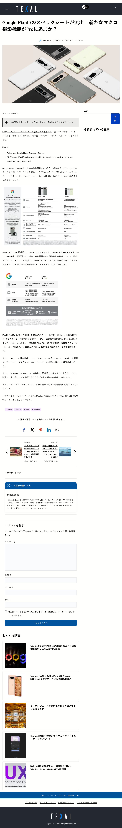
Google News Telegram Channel (30, 152)
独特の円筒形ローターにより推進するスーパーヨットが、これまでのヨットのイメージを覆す (50, 451)
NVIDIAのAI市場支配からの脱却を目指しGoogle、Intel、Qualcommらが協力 (50, 767)
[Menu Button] (7, 9)
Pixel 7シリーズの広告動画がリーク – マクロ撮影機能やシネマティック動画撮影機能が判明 (31, 451)
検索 (86, 111)
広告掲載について (66, 802)
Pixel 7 (26, 409)
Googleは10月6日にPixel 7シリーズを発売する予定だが (27, 131)
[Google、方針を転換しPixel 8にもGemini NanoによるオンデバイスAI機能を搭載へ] (15, 675)
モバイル (79, 40)
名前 (8, 574)
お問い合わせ (31, 802)
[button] (24, 430)
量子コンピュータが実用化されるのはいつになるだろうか (53, 707)
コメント (10, 541)
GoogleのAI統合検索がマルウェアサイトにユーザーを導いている (53, 737)
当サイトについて (48, 802)
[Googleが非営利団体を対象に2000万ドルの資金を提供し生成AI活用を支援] (15, 645)
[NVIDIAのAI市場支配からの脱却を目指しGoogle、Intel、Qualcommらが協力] (15, 765)
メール (9, 587)
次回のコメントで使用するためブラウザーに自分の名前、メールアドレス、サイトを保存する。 (41, 613)
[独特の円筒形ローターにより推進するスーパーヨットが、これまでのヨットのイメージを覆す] (65, 448)
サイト (8, 599)
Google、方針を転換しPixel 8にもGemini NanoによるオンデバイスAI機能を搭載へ (51, 677)
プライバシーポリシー (87, 802)
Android (9, 409)
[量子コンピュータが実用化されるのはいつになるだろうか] (15, 705)
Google (18, 409)
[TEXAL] (26, 6)
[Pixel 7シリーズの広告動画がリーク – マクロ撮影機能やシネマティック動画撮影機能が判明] (16, 448)
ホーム (5, 113)
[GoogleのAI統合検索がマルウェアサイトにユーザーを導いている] (15, 735)
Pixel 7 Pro (36, 409)
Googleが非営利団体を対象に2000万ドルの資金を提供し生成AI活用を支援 (53, 647)
